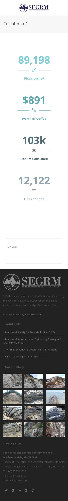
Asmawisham (33, 314)
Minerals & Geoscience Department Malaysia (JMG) (30, 349)
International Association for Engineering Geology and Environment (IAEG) (32, 341)
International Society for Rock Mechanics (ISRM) (29, 332)
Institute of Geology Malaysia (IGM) (22, 356)
